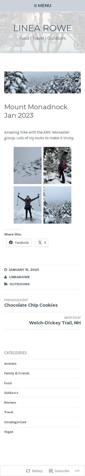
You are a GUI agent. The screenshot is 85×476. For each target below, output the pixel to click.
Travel (8, 412)
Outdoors (19, 284)
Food (8, 383)
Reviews (10, 402)
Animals (10, 363)
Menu (44, 5)
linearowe (19, 277)
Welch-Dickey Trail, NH (55, 321)
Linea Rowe (42, 27)
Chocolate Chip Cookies (31, 303)
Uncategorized (15, 422)
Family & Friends (17, 373)
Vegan (8, 432)
